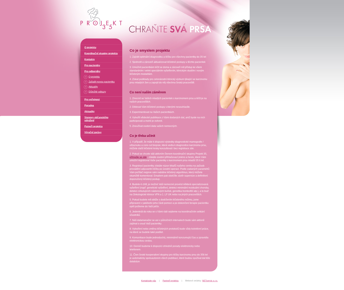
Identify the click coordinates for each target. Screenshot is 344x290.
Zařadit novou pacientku (102, 81)
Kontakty (89, 59)
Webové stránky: (201, 280)
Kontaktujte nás (148, 280)
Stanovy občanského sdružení (96, 119)
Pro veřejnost (92, 99)
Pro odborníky (92, 71)
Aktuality (93, 86)
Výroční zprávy (93, 132)
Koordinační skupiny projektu (101, 53)
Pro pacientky (92, 65)
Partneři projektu (171, 280)
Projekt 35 (79, 1)
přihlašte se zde (138, 157)
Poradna (89, 105)
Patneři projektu (93, 126)
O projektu (90, 47)
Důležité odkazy (97, 91)
